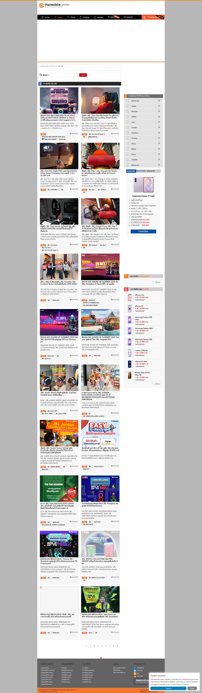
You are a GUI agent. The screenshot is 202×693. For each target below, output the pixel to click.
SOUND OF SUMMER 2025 (91, 302)
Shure (90, 632)
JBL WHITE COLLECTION (97, 577)
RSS (137, 673)
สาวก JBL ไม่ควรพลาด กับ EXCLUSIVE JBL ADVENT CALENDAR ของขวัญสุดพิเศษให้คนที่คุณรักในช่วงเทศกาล (57, 506)
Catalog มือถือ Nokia (46, 682)
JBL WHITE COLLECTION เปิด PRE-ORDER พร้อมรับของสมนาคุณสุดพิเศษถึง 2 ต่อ (100, 561)
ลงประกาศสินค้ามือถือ (119, 668)
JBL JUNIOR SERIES (53, 467)
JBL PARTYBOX (88, 524)
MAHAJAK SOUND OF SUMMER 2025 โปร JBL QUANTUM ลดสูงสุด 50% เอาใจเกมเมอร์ (59, 339)
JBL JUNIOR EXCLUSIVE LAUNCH (93, 416)
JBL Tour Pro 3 (46, 247)
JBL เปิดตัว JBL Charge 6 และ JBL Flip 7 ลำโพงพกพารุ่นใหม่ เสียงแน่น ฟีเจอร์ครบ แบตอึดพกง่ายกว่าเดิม (100, 228)
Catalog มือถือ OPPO (47, 677)
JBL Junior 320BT (47, 413)
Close (192, 688)
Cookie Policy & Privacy (179, 684)
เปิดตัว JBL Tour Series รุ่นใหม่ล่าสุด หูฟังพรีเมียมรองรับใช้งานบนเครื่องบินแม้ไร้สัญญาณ (57, 228)
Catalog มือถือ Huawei (47, 675)
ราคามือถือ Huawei (87, 675)
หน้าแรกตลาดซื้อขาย (119, 672)
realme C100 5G (141, 350)
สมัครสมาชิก (116, 670)
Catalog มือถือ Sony (46, 684)
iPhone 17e (139, 295)
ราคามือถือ (85, 668)
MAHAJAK (62, 139)
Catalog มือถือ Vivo (46, 679)
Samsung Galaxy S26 (143, 339)
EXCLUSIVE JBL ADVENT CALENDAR (53, 525)
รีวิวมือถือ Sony (65, 682)
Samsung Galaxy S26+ (144, 328)
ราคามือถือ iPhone (87, 672)
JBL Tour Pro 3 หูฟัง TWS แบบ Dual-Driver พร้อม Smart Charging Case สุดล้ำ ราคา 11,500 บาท (58, 173)
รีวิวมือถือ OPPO (66, 677)
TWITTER (139, 670)
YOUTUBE (139, 676)
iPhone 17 (139, 306)
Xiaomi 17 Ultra (141, 361)
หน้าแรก (53, 66)
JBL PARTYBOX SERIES (49, 139)
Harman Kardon (99, 466)
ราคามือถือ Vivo (86, 679)
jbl (89, 413)
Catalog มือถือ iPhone (47, 672)
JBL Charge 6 (102, 189)
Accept (168, 688)
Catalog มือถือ (45, 668)
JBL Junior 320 (52, 411)
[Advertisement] (143, 77)
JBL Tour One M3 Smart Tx (97, 134)
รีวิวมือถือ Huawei (66, 675)
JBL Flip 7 (92, 189)
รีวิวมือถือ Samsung (67, 670)
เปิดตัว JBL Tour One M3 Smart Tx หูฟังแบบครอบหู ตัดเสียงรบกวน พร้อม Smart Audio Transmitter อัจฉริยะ (100, 117)
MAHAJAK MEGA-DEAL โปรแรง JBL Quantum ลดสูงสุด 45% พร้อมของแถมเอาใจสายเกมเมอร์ (58, 561)
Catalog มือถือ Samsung (47, 670)
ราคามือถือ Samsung (88, 670)
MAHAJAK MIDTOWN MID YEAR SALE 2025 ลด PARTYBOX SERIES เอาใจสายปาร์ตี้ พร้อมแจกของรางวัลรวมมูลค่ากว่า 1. (58, 117)
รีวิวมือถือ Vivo (65, 679)
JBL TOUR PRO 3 (52, 189)
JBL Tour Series (52, 245)
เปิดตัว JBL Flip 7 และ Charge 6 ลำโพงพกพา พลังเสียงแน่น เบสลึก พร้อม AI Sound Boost (99, 173)
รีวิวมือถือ (64, 668)
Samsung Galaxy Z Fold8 (143, 196)
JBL (84, 136)
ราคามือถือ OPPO (87, 677)
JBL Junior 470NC (61, 413)
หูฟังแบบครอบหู (92, 136)
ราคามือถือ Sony (87, 682)
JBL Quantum (46, 358)
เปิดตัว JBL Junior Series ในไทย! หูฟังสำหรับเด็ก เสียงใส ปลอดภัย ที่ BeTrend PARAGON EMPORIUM (56, 450)
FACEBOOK (140, 668)
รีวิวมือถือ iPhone (66, 672)
